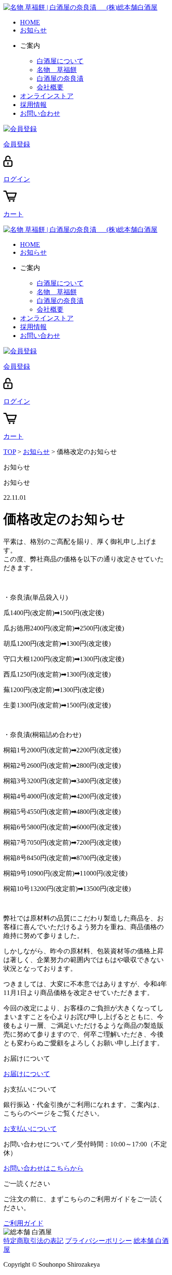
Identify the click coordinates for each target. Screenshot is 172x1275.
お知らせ (33, 30)
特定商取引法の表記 (33, 1240)
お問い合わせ (40, 113)
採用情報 (33, 104)
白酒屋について (60, 60)
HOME (30, 22)
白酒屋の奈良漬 (60, 78)
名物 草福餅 (57, 69)
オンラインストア (46, 95)
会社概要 (50, 87)
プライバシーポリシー (98, 1240)
